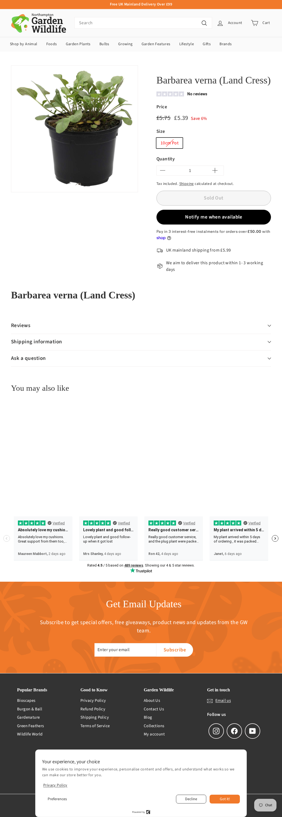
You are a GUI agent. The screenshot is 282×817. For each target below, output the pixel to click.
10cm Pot (169, 143)
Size (160, 131)
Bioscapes (26, 700)
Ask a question (28, 358)
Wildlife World (30, 734)
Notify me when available (213, 217)
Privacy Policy (93, 700)
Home (161, 66)
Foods (51, 44)
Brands (225, 44)
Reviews (20, 325)
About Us (152, 700)
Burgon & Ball (29, 709)
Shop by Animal (23, 44)
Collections (154, 726)
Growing (125, 44)
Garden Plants (78, 44)
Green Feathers (30, 726)
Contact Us (154, 709)
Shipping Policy (94, 717)
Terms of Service (95, 726)
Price (161, 107)
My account (154, 734)
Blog (148, 717)
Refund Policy (92, 709)
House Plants (184, 66)
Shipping (186, 183)
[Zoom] (74, 129)
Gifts (207, 44)
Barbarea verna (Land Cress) (224, 66)
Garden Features (156, 44)
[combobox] (143, 23)
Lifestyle (186, 44)
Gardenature (28, 717)
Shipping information (36, 342)
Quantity (165, 159)
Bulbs (104, 44)
